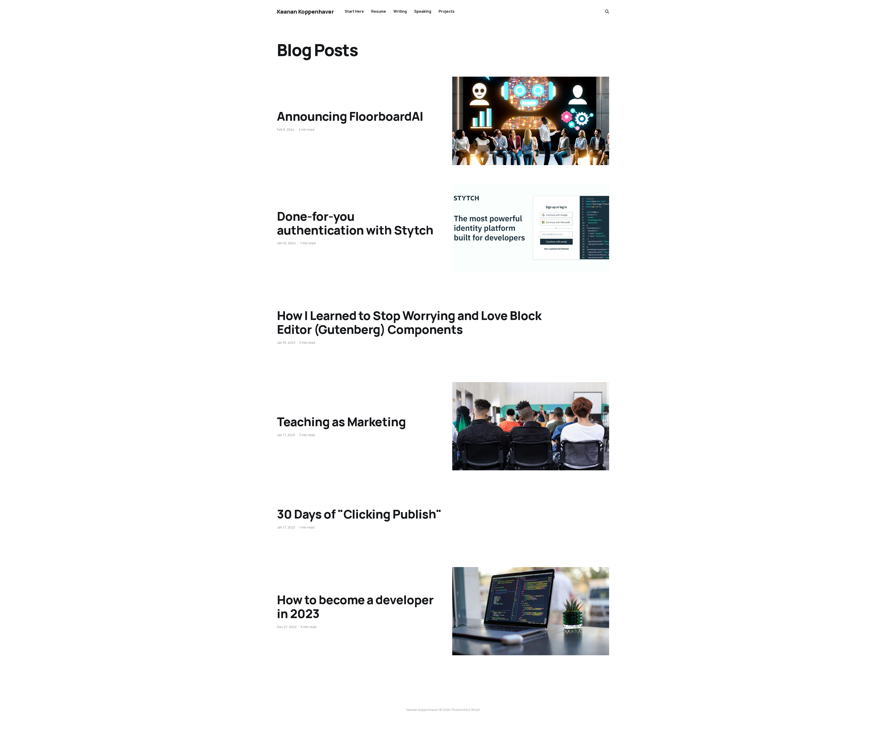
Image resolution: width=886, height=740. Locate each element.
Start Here (354, 11)
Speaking (422, 11)
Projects (447, 11)
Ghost (475, 709)
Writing (400, 11)
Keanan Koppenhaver (305, 11)
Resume (378, 11)
